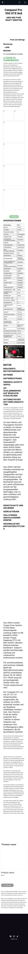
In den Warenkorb (7, 885)
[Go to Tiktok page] (17, 936)
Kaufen (14, 216)
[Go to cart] (19, 3)
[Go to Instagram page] (14, 936)
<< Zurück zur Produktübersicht (11, 58)
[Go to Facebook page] (10, 936)
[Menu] (25, 2)
